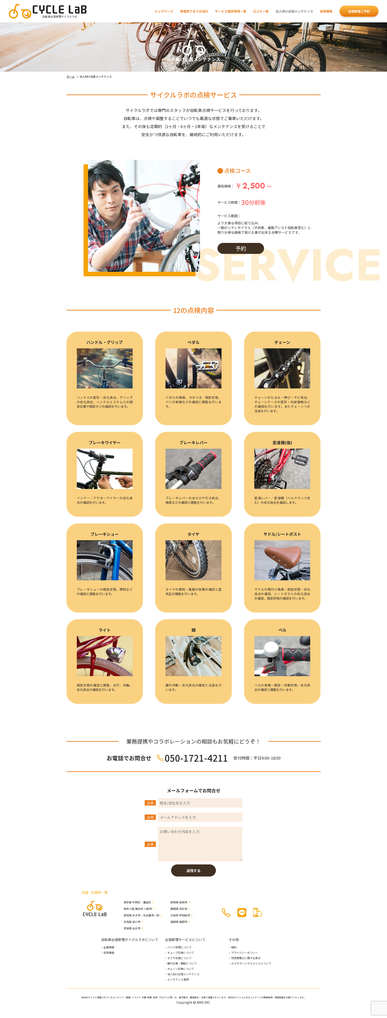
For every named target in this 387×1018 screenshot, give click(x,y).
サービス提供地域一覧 (230, 11)
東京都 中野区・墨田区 (137, 902)
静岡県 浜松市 (178, 909)
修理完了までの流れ (194, 11)
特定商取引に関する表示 (246, 958)
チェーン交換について (180, 969)
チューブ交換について (180, 952)
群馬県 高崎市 (178, 902)
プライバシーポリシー (244, 952)
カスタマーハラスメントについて (251, 963)
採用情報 (326, 11)
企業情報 (108, 947)
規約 (233, 947)
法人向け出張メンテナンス (183, 974)
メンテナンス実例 (178, 979)
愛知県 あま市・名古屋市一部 (141, 915)
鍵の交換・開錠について (182, 963)
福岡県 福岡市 (178, 922)
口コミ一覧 (261, 11)
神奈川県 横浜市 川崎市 (138, 909)
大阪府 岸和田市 (180, 915)
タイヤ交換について (179, 958)
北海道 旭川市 (132, 922)
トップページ (164, 11)
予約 (240, 248)
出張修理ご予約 (359, 11)
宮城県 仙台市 (132, 928)
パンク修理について (179, 947)
